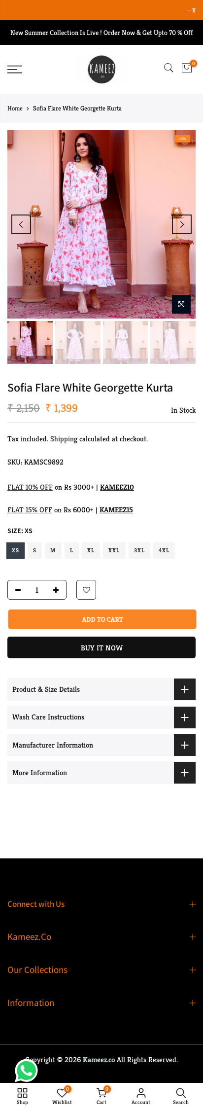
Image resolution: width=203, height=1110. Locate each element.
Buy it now (102, 647)
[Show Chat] (29, 1070)
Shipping (63, 438)
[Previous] (21, 224)
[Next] (182, 224)
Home (15, 108)
